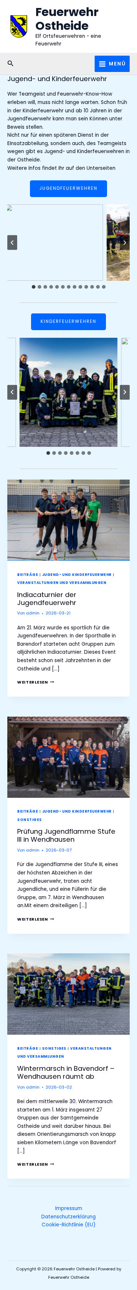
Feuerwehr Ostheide (67, 19)
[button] (10, 64)
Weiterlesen (35, 682)
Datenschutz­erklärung (68, 1216)
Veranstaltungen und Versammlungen (61, 582)
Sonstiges (29, 819)
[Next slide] (125, 242)
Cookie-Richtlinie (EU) (69, 1224)
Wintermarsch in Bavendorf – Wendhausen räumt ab (65, 1072)
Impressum (68, 1208)
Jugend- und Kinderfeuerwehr (77, 574)
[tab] (33, 287)
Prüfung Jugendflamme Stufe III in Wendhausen (66, 835)
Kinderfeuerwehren (68, 321)
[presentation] (68, 520)
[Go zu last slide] (12, 242)
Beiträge (27, 574)
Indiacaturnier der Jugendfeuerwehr (46, 598)
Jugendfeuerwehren (68, 188)
